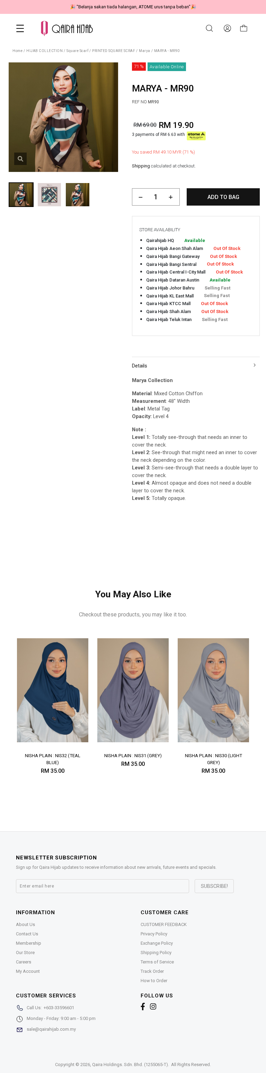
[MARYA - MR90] (20, 159)
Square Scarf (77, 51)
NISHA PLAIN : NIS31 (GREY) (133, 755)
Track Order (152, 971)
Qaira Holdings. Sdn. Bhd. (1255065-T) (130, 1064)
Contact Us (27, 933)
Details (139, 366)
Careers (23, 961)
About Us (25, 924)
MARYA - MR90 (167, 51)
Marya (144, 51)
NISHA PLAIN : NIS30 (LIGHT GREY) (213, 759)
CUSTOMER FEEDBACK (164, 924)
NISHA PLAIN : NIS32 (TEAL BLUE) (52, 759)
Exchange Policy (157, 943)
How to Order (154, 980)
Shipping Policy (156, 952)
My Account (28, 971)
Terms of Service (157, 961)
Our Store (25, 952)
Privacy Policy (154, 933)
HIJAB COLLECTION (44, 51)
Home (17, 51)
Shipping (141, 165)
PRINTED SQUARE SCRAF (113, 51)
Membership (28, 943)
